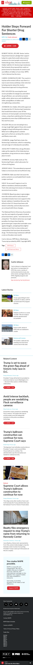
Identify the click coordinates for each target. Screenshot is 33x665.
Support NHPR (13, 588)
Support (27, 2)
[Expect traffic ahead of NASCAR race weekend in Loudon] (7, 328)
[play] (3, 663)
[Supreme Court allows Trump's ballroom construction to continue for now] (15, 473)
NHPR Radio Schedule (9, 621)
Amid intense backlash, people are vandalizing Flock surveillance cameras (16, 401)
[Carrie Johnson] (5, 264)
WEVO (5, 643)
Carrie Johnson (12, 37)
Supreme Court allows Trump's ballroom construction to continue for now (15, 490)
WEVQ (5, 644)
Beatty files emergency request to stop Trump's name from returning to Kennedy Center (16, 532)
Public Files (6, 632)
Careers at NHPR (7, 625)
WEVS (5, 646)
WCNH (5, 635)
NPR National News (13, 249)
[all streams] (31, 663)
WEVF (5, 638)
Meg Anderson (7, 409)
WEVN (5, 642)
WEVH (5, 639)
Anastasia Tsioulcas (8, 540)
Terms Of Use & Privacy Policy (11, 628)
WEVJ (5, 640)
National (5, 483)
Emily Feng (6, 444)
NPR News (10, 245)
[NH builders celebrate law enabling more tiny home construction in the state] (7, 341)
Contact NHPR (7, 618)
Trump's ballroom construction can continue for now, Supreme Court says (14, 436)
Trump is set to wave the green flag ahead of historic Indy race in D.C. (16, 367)
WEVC (5, 636)
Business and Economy (19, 338)
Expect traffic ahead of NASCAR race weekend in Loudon (21, 329)
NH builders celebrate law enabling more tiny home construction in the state (21, 342)
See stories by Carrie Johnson (20, 280)
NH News (16, 295)
